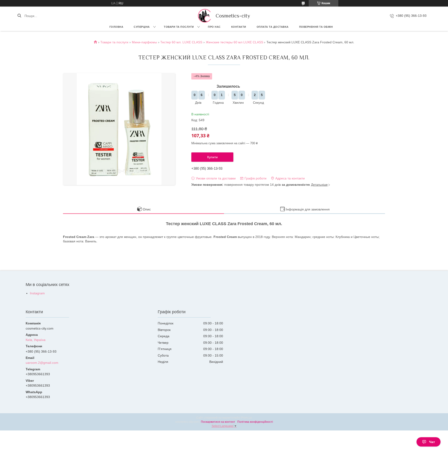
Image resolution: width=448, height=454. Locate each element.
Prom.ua (246, 417)
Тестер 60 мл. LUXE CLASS (181, 42)
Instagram (37, 293)
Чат (432, 442)
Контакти (238, 26)
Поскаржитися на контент (218, 421)
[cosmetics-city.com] (204, 16)
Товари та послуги (179, 26)
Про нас (214, 26)
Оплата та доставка (273, 26)
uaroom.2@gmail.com (42, 363)
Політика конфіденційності (255, 421)
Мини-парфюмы (144, 42)
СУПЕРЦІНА (142, 26)
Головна (116, 26)
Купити (212, 157)
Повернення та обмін (316, 26)
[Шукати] (19, 16)
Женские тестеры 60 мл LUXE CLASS (234, 42)
